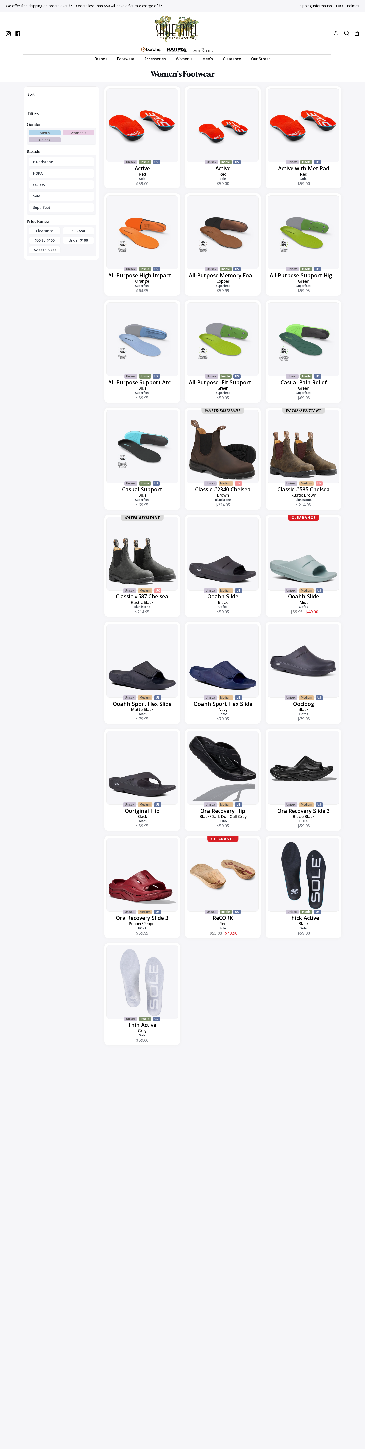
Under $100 (78, 240)
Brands (33, 151)
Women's (78, 132)
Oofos (222, 607)
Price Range (38, 221)
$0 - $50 (78, 230)
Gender (34, 124)
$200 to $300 (45, 249)
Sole (36, 196)
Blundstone (43, 161)
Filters (33, 113)
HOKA (38, 173)
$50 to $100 (45, 240)
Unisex (44, 139)
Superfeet (41, 207)
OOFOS (39, 184)
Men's (45, 132)
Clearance (44, 230)
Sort (31, 94)
